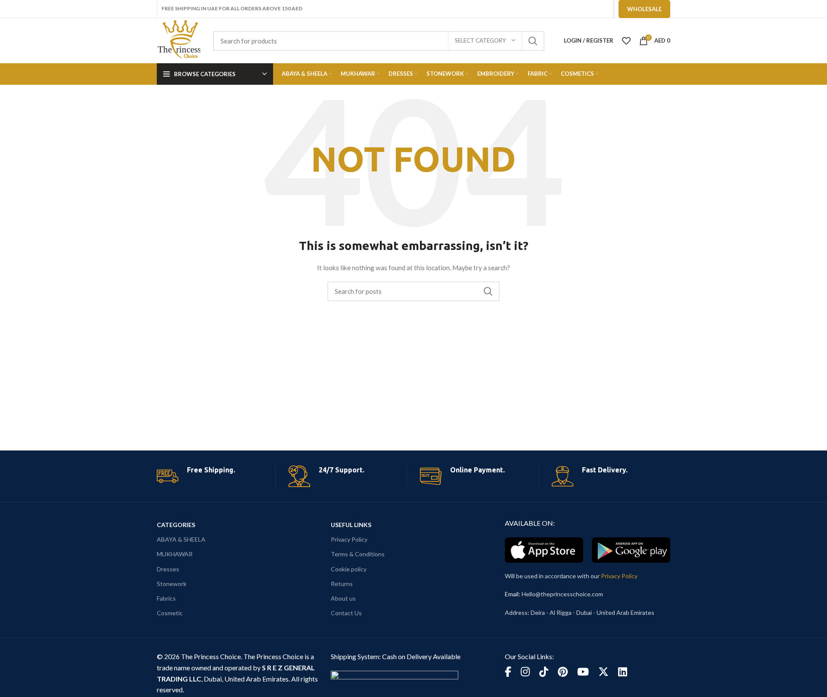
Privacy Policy (349, 539)
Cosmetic (170, 613)
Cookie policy (349, 569)
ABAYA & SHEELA (181, 539)
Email (512, 594)
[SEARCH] (533, 41)
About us (343, 598)
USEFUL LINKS (351, 524)
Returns (342, 583)
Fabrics (166, 598)
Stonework (172, 583)
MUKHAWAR (175, 554)
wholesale (644, 9)
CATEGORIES (176, 524)
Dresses (168, 569)
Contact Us (346, 613)
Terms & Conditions (358, 554)
